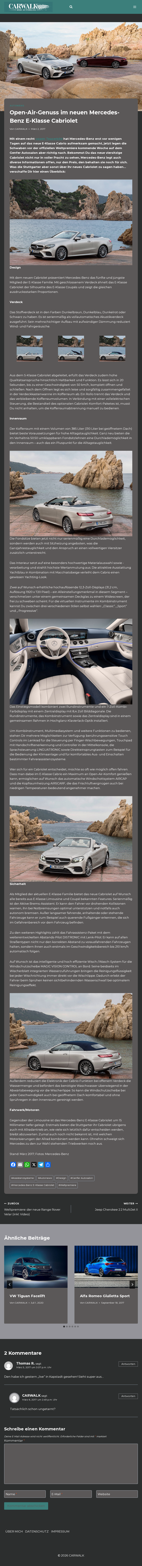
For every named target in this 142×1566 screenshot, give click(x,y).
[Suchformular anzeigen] (71, 7)
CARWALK (21, 129)
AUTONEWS (17, 105)
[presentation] (36, 1267)
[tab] (64, 1326)
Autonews (45, 1178)
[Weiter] (132, 1284)
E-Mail (57, 1494)
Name (11, 1494)
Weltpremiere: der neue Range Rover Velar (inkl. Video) (32, 1209)
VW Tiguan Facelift (27, 1296)
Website (104, 1494)
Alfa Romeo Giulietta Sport (105, 1296)
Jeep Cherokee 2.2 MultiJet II (116, 1206)
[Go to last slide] (9, 1284)
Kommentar (14, 1440)
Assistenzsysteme (22, 1178)
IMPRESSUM (60, 1531)
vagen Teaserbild (49, 138)
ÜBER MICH (14, 1531)
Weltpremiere (67, 1185)
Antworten (128, 1364)
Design (61, 1178)
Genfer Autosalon (81, 1178)
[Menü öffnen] (134, 7)
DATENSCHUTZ (37, 1531)
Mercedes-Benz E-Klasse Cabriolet (32, 1185)
